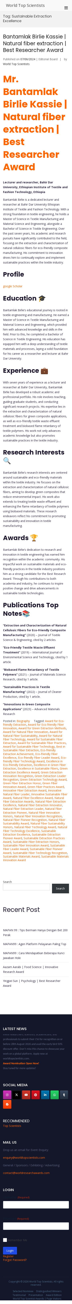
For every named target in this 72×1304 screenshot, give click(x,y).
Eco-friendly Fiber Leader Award (38, 757)
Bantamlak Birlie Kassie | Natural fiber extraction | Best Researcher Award (34, 43)
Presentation (36, 1295)
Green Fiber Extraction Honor (22, 783)
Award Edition (54, 1295)
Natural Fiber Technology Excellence (35, 829)
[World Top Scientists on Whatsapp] (54, 1094)
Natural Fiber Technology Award (35, 827)
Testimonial (19, 1295)
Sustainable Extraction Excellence (29, 832)
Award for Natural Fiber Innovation (25, 732)
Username (16, 1197)
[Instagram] (7, 1094)
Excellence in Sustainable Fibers (38, 768)
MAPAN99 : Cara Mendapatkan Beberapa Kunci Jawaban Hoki (33, 955)
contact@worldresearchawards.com (26, 1173)
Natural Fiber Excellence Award (33, 798)
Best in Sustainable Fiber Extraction (34, 748)
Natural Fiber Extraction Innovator (40, 805)
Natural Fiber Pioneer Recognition (25, 820)
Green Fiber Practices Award (45, 787)
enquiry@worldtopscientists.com (24, 1157)
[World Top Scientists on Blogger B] (7, 1104)
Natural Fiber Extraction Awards (33, 799)
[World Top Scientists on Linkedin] (45, 1094)
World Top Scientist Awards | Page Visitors (37, 1298)
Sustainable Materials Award (21, 856)
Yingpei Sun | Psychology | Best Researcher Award (31, 983)
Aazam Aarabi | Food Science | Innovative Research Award (30, 969)
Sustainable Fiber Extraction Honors (36, 842)
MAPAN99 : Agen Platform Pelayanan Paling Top (34, 944)
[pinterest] (35, 1094)
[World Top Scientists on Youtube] (26, 1094)
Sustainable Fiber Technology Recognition (40, 853)
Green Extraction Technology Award (43, 779)
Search (7, 882)
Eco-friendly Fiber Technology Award (35, 759)
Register (8, 1256)
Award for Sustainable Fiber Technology (29, 746)
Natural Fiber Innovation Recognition (38, 816)
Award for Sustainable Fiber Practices (42, 743)
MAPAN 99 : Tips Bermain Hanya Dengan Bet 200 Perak (35, 932)
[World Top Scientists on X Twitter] (16, 1094)
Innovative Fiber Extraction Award (24, 790)
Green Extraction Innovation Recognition (32, 774)
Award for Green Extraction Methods (42, 728)
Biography (23, 721)
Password (16, 1218)
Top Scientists (12, 1126)
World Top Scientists (25, 5)
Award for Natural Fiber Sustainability (32, 733)
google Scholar (12, 286)
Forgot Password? (15, 1260)
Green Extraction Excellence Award (35, 770)
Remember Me (17, 1240)
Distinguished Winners (48, 1291)
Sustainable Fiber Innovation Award (26, 845)
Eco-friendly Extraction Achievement (29, 752)
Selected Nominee (23, 1291)
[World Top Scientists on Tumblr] (64, 1094)
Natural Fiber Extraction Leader (23, 809)
